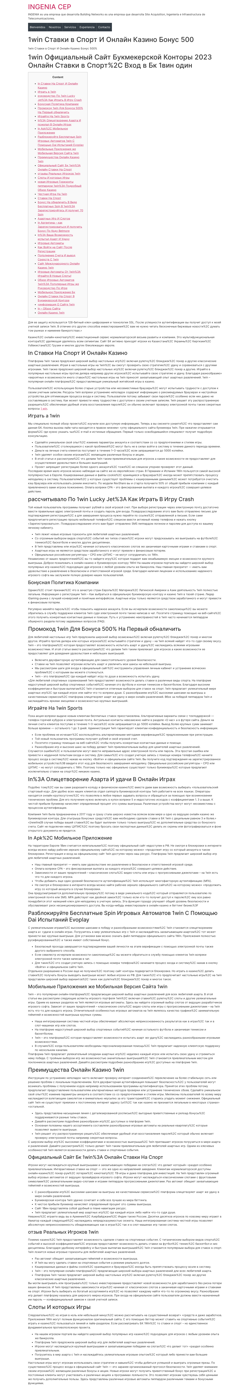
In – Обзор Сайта (49, 308)
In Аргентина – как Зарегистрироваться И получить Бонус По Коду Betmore (60, 226)
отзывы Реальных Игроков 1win (59, 173)
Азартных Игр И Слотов (54, 218)
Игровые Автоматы (51, 243)
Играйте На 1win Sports (53, 116)
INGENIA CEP (49, 7)
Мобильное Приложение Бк (56, 292)
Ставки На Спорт (49, 198)
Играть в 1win (47, 91)
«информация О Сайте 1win (56, 304)
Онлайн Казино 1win (51, 312)
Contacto (104, 27)
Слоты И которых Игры (54, 177)
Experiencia (87, 27)
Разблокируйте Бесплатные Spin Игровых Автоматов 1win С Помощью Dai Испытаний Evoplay (61, 141)
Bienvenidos (37, 27)
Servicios (70, 27)
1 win (44, 408)
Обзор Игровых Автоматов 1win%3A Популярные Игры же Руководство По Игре (58, 284)
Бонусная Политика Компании (58, 104)
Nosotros (55, 27)
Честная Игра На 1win (52, 194)
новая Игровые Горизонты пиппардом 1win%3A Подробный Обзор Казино (59, 186)
